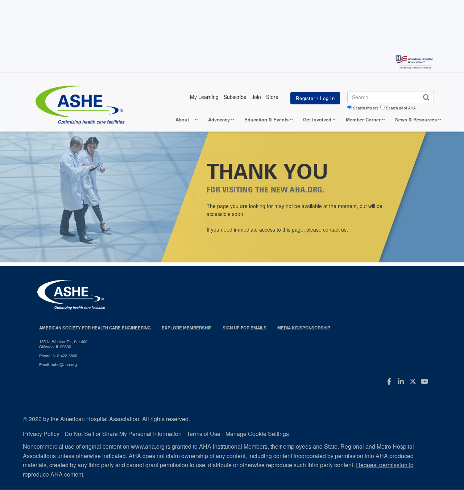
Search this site (366, 108)
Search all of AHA (401, 108)
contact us (335, 229)
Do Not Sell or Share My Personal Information (123, 433)
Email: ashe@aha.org (58, 364)
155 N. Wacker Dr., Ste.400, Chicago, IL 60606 (63, 344)
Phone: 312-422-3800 (58, 355)
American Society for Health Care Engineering (95, 328)
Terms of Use (203, 433)
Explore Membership (187, 328)
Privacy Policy (41, 433)
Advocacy (219, 119)
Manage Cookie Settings (257, 433)
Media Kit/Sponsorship (303, 328)
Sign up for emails (244, 328)
